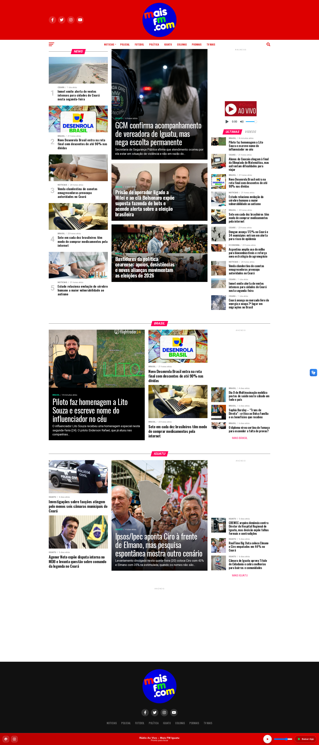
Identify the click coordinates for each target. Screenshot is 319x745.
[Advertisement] (240, 74)
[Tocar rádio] (267, 739)
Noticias (109, 44)
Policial (125, 44)
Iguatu (168, 44)
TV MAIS (211, 44)
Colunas (182, 44)
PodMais (196, 44)
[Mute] (242, 122)
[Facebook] (6, 739)
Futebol (139, 44)
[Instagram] (14, 739)
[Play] (227, 122)
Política (154, 44)
